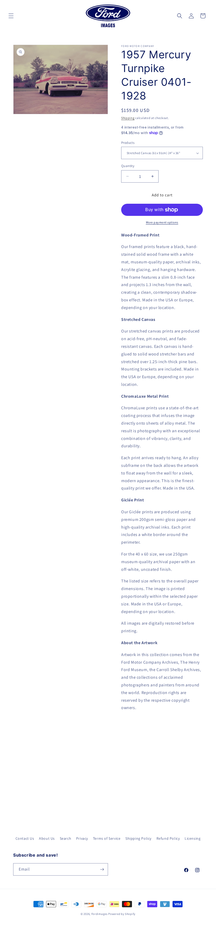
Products (127, 142)
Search (65, 838)
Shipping (128, 118)
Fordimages (99, 914)
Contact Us (25, 838)
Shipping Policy (138, 838)
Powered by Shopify (121, 914)
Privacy (82, 838)
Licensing (192, 838)
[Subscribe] (102, 869)
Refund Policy (168, 838)
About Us (47, 838)
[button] (11, 16)
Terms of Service (107, 838)
